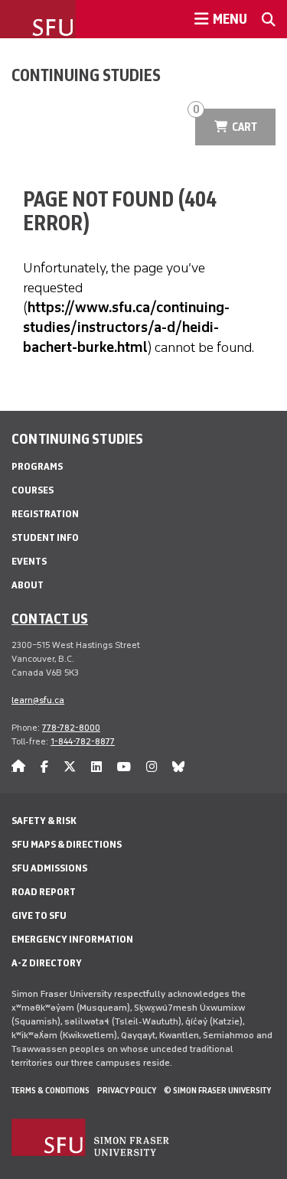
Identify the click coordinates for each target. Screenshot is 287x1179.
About (27, 584)
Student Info (45, 537)
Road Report (43, 891)
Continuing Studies (86, 75)
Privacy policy (126, 1090)
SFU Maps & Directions (66, 844)
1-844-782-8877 (83, 741)
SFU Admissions (49, 867)
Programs (37, 466)
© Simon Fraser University (217, 1090)
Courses (32, 490)
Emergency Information (72, 939)
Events (29, 561)
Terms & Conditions (50, 1090)
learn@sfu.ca (37, 700)
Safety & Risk (44, 820)
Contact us (49, 618)
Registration (45, 513)
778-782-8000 (71, 727)
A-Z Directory (46, 962)
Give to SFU (39, 915)
